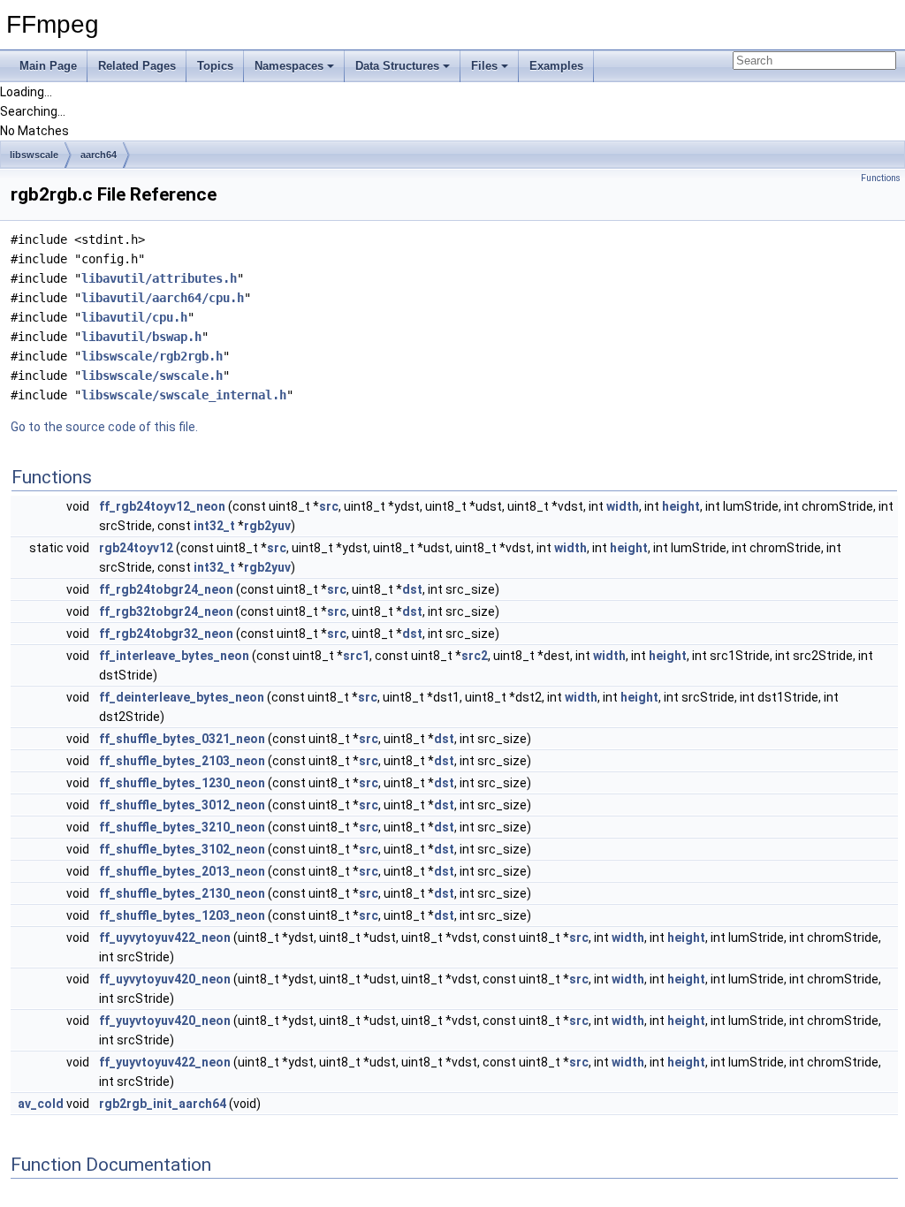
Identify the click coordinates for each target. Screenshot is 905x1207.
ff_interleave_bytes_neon (174, 656)
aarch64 (98, 154)
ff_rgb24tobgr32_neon (166, 633)
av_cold (41, 1104)
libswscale (34, 154)
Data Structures (397, 65)
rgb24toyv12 (136, 548)
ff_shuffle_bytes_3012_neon (182, 805)
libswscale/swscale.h (152, 375)
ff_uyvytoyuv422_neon (165, 937)
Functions (881, 178)
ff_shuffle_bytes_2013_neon (182, 871)
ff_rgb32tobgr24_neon (166, 611)
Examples (556, 65)
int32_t (214, 526)
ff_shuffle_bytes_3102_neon (182, 849)
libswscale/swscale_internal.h (183, 395)
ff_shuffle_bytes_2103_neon (182, 761)
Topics (215, 65)
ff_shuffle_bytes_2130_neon (182, 893)
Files (484, 65)
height (681, 506)
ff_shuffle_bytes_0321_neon (182, 739)
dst (412, 589)
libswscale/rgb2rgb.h (152, 356)
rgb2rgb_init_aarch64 (162, 1104)
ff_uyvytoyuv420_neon (165, 979)
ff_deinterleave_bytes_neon (181, 697)
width (622, 506)
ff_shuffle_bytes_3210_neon (182, 827)
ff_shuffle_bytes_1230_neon (182, 783)
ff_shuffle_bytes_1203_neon (182, 915)
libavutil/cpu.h (134, 317)
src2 (474, 656)
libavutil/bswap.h (141, 337)
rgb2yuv (267, 526)
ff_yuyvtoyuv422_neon (165, 1062)
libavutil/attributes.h (159, 278)
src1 (356, 656)
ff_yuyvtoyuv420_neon (165, 1020)
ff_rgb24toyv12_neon (162, 506)
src (328, 506)
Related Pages (137, 65)
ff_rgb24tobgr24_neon (166, 589)
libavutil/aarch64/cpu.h (162, 298)
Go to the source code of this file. (104, 427)
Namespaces (289, 65)
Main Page (48, 65)
